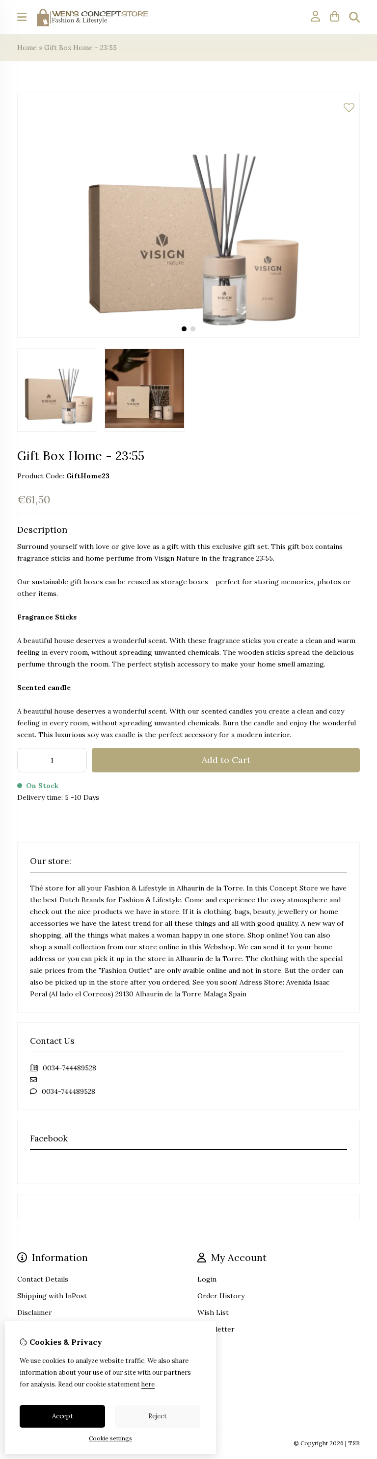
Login (206, 1279)
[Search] (354, 17)
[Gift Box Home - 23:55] (188, 335)
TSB (354, 1443)
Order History (220, 1295)
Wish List (213, 1312)
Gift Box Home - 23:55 (80, 47)
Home (27, 47)
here (148, 1384)
